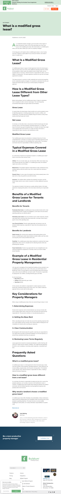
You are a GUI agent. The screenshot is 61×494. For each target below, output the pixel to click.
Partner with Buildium (25, 483)
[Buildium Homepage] (8, 9)
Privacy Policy (34, 491)
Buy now (47, 8)
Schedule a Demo (50, 5)
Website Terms (28, 491)
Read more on (15, 408)
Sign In (57, 5)
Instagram (52, 492)
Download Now (49, 2)
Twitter (54, 492)
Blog (10, 478)
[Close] (20, 482)
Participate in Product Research (27, 486)
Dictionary (6, 22)
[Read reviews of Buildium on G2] (46, 471)
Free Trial (54, 8)
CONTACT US (46, 478)
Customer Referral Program (26, 481)
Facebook (49, 492)
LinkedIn (50, 492)
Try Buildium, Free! (44, 438)
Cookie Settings (6, 491)
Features (11, 473)
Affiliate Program (24, 478)
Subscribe (24, 468)
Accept (16, 491)
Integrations (22, 475)
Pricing (11, 475)
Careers (22, 473)
